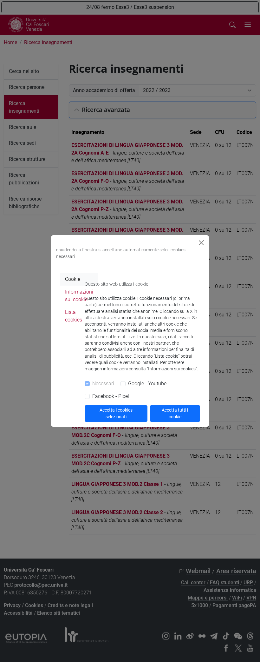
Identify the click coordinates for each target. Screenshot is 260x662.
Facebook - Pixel (110, 396)
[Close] (201, 243)
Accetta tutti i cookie (175, 413)
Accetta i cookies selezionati (116, 413)
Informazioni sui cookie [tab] (79, 295)
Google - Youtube (147, 384)
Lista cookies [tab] (73, 316)
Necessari (103, 384)
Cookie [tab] (72, 279)
